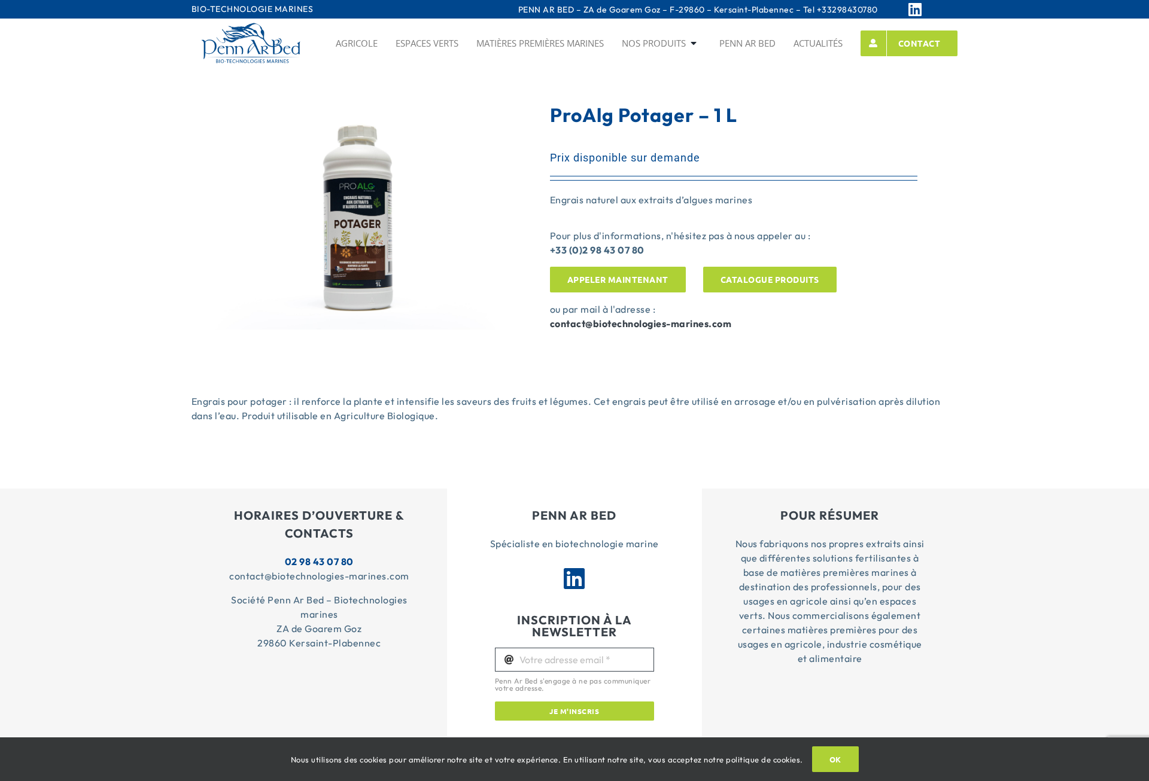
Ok (835, 759)
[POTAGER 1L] (355, 116)
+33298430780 (847, 9)
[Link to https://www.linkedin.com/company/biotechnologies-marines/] (930, 9)
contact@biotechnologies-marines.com (641, 324)
